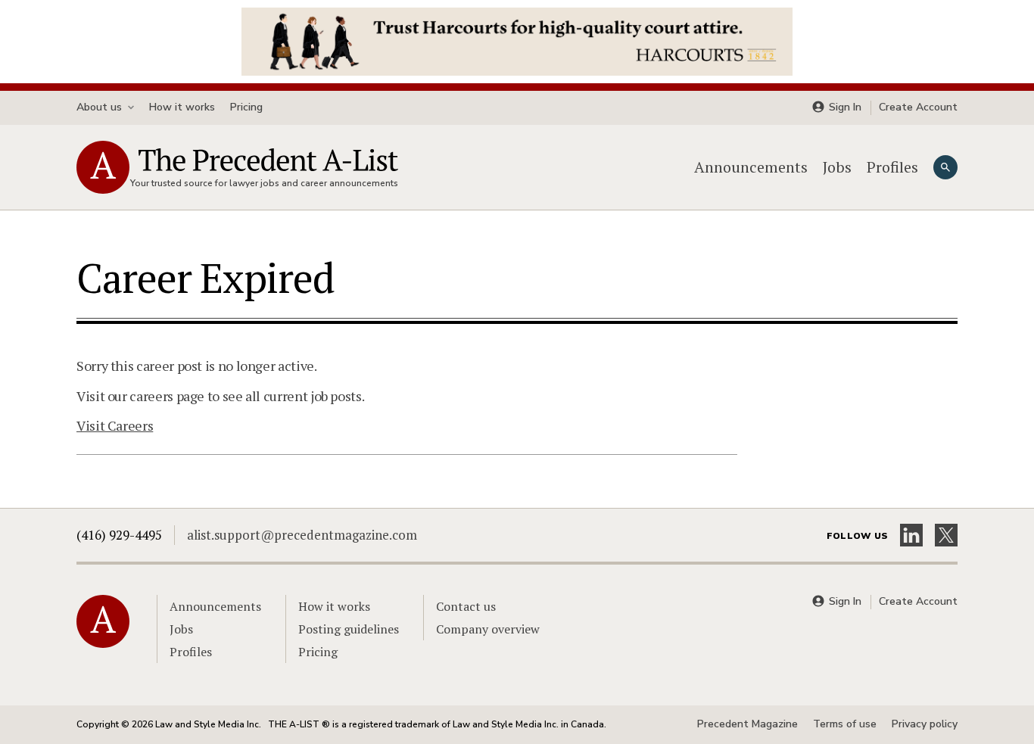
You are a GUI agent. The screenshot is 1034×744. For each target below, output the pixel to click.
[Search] (945, 167)
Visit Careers (114, 425)
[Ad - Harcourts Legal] (517, 40)
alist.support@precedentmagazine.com (302, 534)
